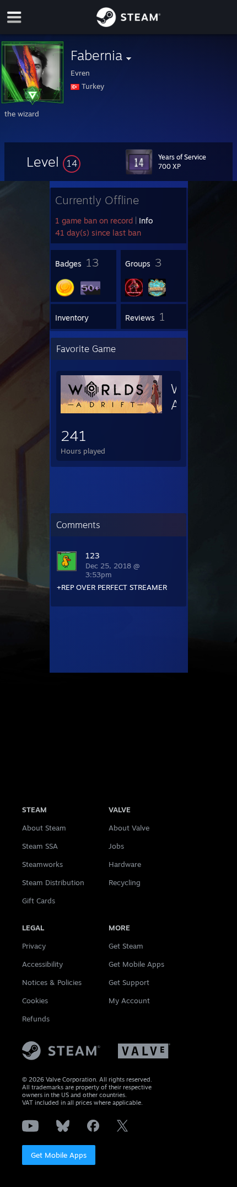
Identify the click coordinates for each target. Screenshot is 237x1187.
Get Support (129, 982)
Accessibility (42, 964)
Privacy (34, 945)
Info (146, 220)
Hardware (125, 864)
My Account (129, 1000)
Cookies (35, 1000)
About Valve (129, 827)
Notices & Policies (52, 982)
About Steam (44, 827)
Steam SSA (40, 846)
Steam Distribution (53, 882)
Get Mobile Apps (59, 1155)
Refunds (36, 1018)
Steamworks (42, 864)
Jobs (116, 846)
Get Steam (126, 945)
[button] (53, 162)
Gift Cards (38, 900)
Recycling (125, 882)
